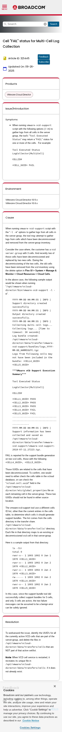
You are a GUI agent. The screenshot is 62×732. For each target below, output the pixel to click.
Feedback (44, 56)
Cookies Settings (30, 727)
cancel (45, 24)
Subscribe (44, 62)
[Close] (55, 686)
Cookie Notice (30, 720)
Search (53, 24)
